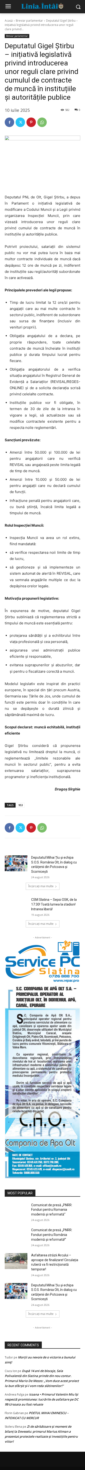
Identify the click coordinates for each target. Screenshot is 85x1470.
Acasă (9, 21)
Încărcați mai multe (41, 886)
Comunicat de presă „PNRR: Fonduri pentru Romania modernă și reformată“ (51, 1209)
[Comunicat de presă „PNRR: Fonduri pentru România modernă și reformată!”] (16, 1236)
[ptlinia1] (42, 961)
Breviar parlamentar (29, 21)
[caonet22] (42, 1080)
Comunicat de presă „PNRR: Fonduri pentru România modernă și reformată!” (51, 1234)
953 (20, 805)
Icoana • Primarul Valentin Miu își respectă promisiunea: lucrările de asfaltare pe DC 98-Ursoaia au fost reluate (41, 1399)
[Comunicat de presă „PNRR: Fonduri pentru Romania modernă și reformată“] (16, 1211)
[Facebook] (9, 122)
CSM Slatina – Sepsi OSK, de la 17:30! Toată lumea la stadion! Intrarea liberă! (54, 904)
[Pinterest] (31, 122)
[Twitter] (20, 122)
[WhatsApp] (42, 122)
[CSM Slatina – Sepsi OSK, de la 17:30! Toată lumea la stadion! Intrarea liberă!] (16, 905)
